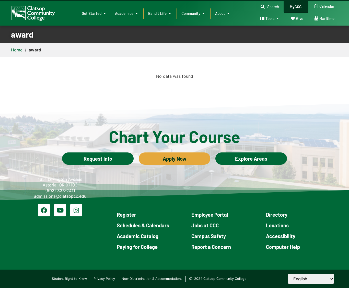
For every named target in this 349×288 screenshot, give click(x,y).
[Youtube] (60, 210)
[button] (270, 6)
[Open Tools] (278, 18)
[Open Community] (203, 13)
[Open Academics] (136, 13)
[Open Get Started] (105, 13)
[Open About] (228, 13)
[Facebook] (44, 210)
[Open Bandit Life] (170, 13)
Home (16, 49)
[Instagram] (76, 210)
